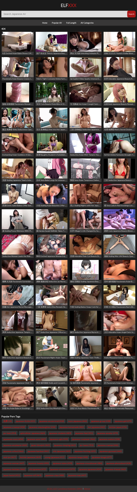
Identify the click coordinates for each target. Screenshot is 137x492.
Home (44, 23)
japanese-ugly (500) (59, 439)
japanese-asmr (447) (36, 439)
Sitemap (87, 489)
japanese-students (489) (60, 433)
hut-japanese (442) (96, 427)
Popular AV (57, 23)
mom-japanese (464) (77, 421)
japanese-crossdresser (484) (89, 463)
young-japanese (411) (54, 457)
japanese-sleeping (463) (65, 445)
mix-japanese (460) (62, 451)
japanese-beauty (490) (38, 463)
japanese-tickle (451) (25, 421)
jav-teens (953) (87, 445)
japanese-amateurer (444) (15, 445)
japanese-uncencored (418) (51, 421)
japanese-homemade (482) (72, 427)
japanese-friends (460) (115, 469)
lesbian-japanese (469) (30, 457)
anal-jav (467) (9, 457)
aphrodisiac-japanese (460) (32, 433)
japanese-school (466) (13, 451)
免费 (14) (7, 421)
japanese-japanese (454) (90, 469)
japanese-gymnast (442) (111, 451)
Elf (68, 5)
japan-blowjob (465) (40, 445)
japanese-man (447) (77, 475)
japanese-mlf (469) (32, 475)
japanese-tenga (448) (78, 457)
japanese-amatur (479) (107, 433)
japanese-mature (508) (109, 439)
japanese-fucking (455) (85, 451)
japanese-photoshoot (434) (118, 463)
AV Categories (87, 23)
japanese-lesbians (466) (14, 469)
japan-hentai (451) (11, 475)
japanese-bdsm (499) (62, 463)
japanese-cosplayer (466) (83, 439)
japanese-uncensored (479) (62, 469)
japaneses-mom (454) (13, 439)
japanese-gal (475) (123, 421)
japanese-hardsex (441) (38, 451)
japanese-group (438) (101, 421)
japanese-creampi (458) (14, 427)
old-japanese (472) (37, 469)
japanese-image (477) (102, 457)
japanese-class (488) (54, 475)
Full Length (71, 23)
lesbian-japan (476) (118, 427)
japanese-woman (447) (13, 463)
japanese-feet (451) (84, 433)
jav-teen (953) (9, 433)
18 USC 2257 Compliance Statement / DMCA (64, 489)
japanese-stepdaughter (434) (42, 427)
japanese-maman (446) (108, 445)
